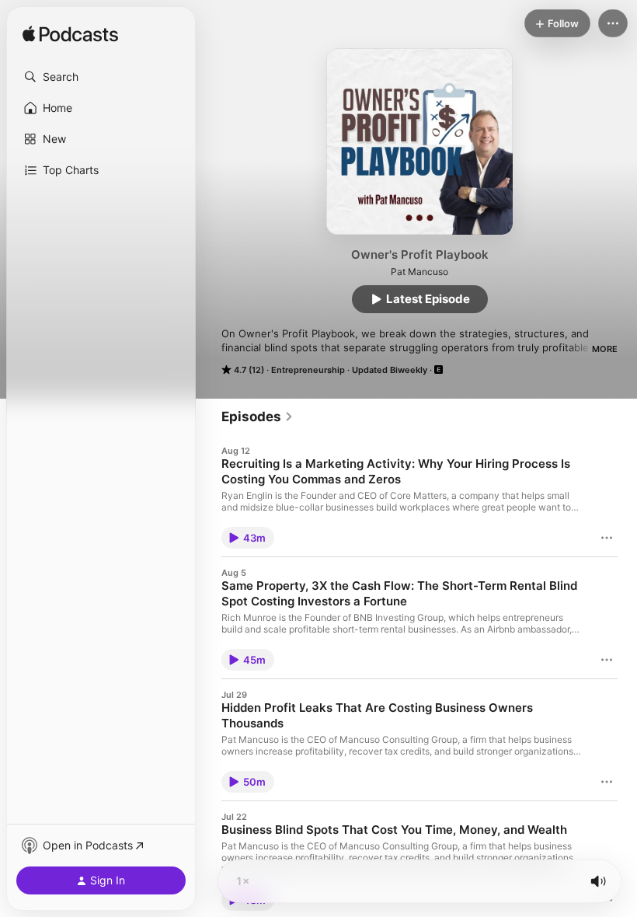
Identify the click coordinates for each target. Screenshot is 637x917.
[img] (70, 35)
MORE (605, 348)
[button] (101, 77)
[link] (257, 416)
